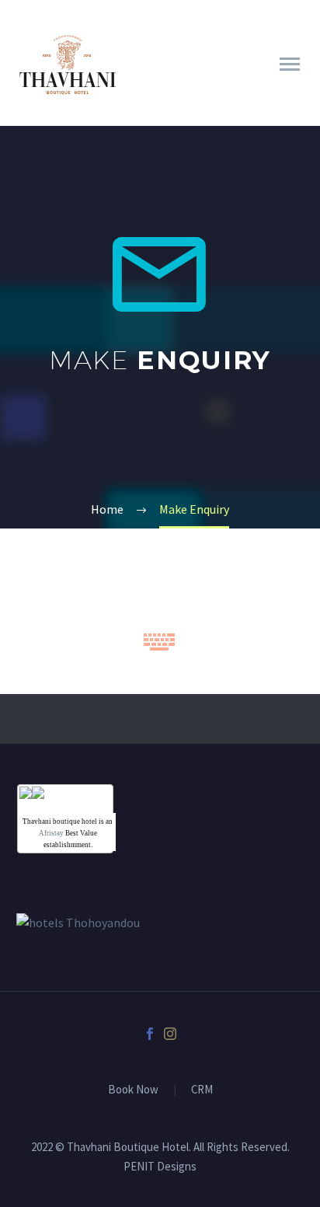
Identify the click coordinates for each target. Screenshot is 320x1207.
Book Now (133, 1090)
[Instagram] (170, 1033)
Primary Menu (290, 64)
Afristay (51, 833)
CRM (202, 1090)
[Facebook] (150, 1033)
